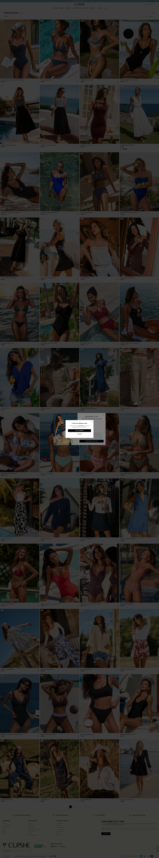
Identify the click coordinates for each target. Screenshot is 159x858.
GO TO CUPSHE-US (79, 430)
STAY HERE (79, 434)
